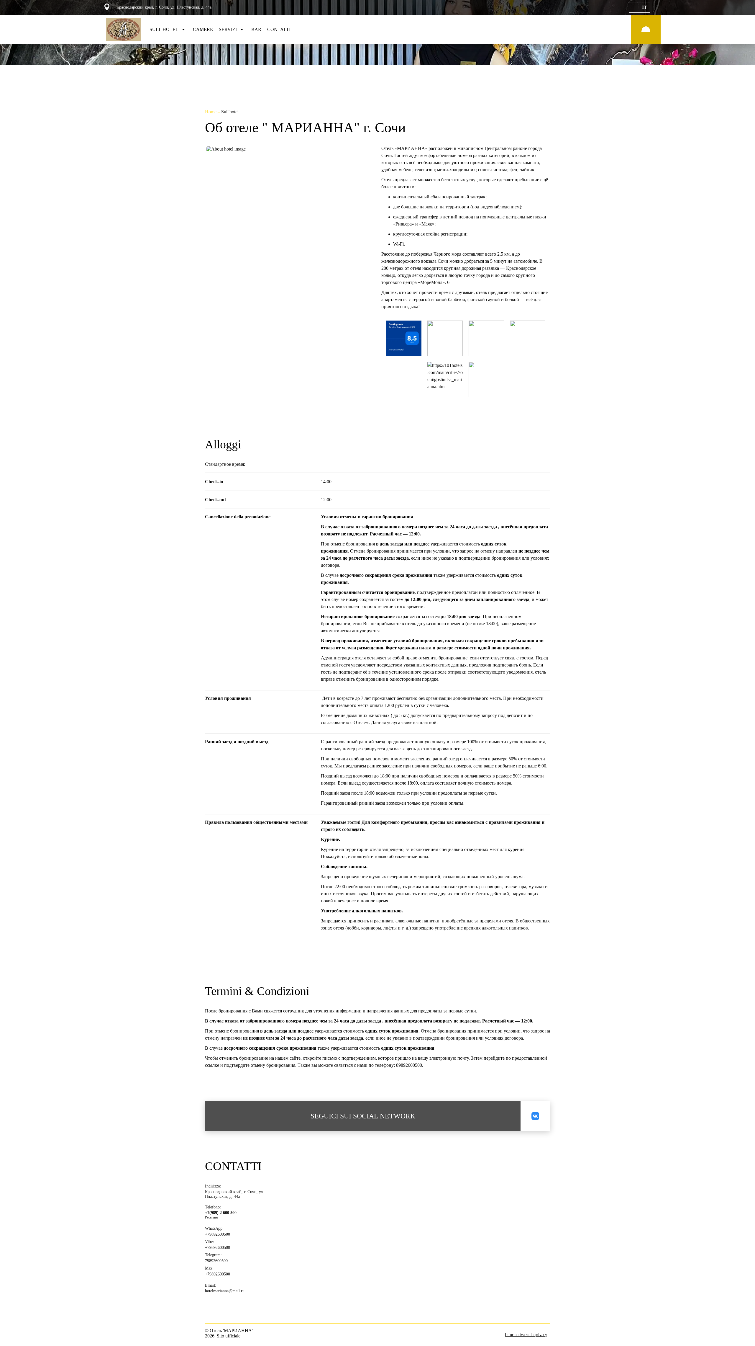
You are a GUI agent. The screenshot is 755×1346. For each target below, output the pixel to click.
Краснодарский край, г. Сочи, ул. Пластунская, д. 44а (234, 1194)
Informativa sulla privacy (526, 1334)
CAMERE (203, 29)
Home (211, 111)
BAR (256, 29)
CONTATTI (278, 29)
